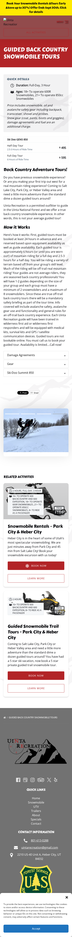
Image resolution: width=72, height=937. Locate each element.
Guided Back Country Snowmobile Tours (33, 717)
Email (36, 393)
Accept (36, 928)
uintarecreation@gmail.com (39, 847)
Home (36, 798)
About (36, 815)
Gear (10, 364)
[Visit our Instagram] (32, 780)
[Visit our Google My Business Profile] (25, 780)
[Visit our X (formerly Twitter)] (49, 780)
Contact (36, 824)
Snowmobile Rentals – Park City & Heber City (35, 529)
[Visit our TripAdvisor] (40, 780)
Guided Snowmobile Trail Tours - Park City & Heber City (33, 632)
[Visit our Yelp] (55, 780)
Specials (36, 819)
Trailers (36, 811)
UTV (36, 807)
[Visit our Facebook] (18, 780)
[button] (67, 897)
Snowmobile (36, 802)
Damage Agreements (21, 355)
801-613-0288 (39, 840)
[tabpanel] (36, 430)
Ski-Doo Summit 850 (20, 373)
